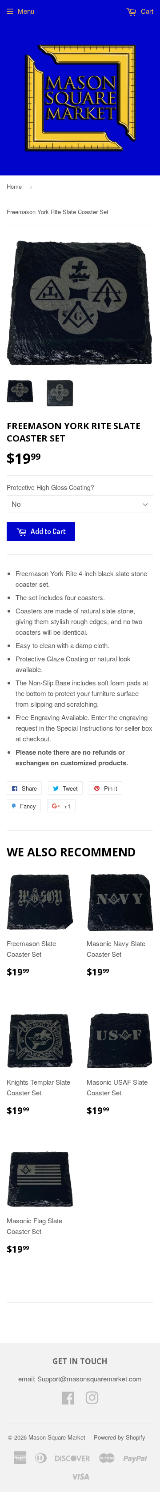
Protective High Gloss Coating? (50, 487)
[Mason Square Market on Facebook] (68, 1400)
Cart (146, 11)
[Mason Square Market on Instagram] (92, 1400)
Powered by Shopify (119, 1437)
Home (14, 186)
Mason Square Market (56, 1437)
